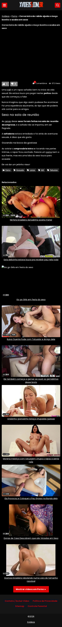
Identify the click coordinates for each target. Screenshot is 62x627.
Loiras (32, 170)
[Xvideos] (31, 6)
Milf (42, 170)
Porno (14, 16)
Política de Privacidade (45, 601)
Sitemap (19, 606)
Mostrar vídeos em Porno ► (31, 589)
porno (49, 152)
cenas (8, 121)
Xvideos (6, 16)
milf (9, 89)
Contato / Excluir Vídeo (17, 601)
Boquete (20, 170)
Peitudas (54, 170)
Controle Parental (37, 606)
